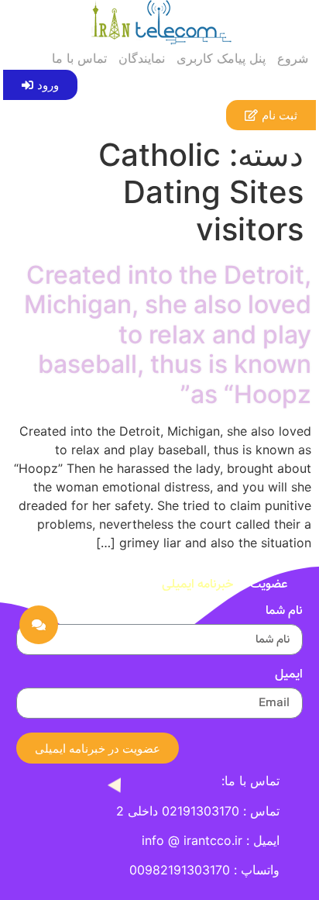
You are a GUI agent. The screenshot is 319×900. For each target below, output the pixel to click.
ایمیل (289, 676)
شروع (292, 58)
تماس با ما (79, 58)
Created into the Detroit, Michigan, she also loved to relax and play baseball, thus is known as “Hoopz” (167, 334)
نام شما (284, 613)
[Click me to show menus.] (38, 625)
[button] (40, 85)
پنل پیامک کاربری (221, 58)
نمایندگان (141, 58)
